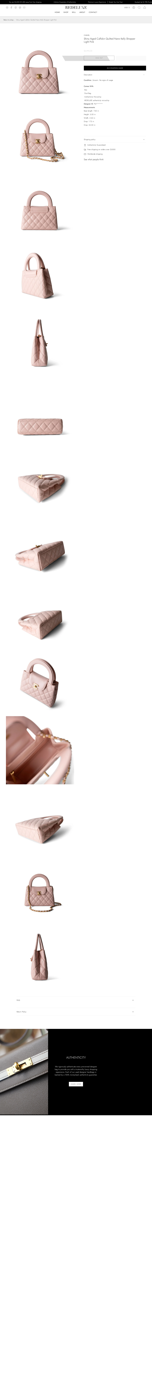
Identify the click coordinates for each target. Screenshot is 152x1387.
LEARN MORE (76, 1084)
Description (88, 74)
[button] (82, 12)
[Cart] (144, 7)
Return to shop (9, 20)
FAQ (18, 1000)
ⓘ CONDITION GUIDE (115, 68)
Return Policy (21, 1011)
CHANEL (87, 35)
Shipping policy (89, 139)
